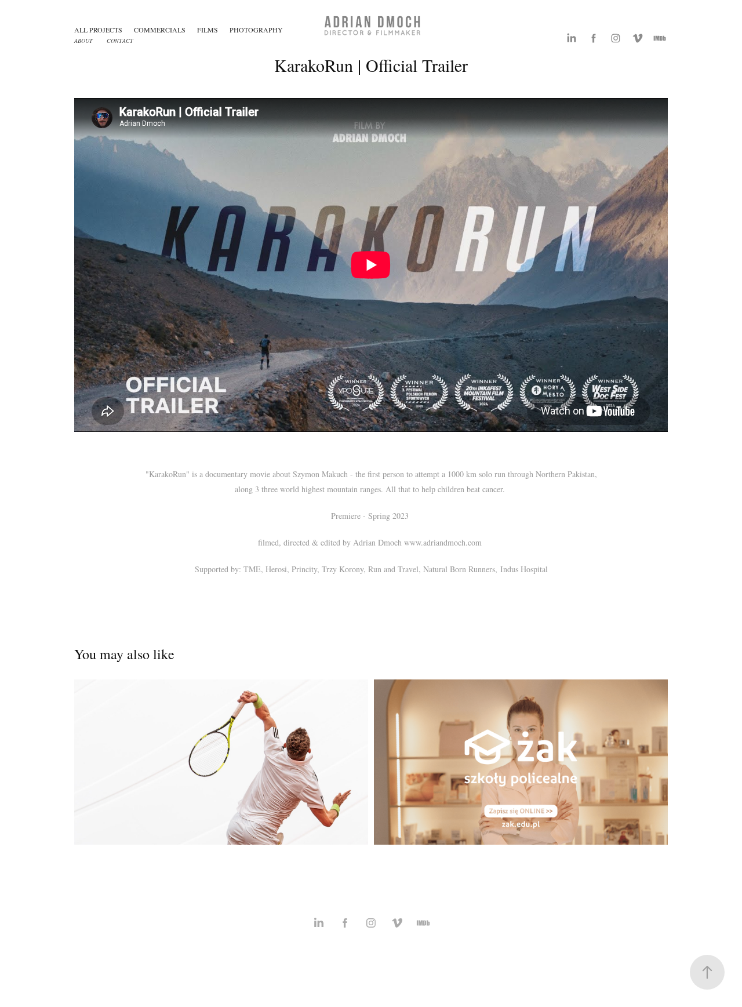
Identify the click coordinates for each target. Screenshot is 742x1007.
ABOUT (83, 41)
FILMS (207, 29)
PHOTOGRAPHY (256, 29)
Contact (120, 41)
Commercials (160, 29)
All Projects (98, 29)
